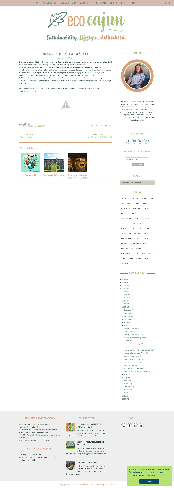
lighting (123, 229)
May (125, 377)
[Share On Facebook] (101, 125)
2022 (124, 279)
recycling (124, 249)
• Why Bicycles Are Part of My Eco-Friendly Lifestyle (37, 457)
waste (150, 254)
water (122, 259)
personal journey (127, 239)
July (125, 325)
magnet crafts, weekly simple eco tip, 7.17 (139, 350)
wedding (139, 259)
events (135, 214)
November (128, 313)
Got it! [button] (149, 481)
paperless (142, 234)
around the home (132, 199)
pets (138, 239)
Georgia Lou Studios (107, 484)
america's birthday (130, 365)
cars (129, 204)
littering (133, 229)
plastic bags (29, 126)
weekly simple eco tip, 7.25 (133, 334)
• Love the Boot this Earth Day (29, 427)
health (123, 224)
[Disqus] (65, 217)
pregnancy (124, 244)
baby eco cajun (147, 199)
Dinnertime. (128, 341)
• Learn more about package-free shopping (34, 432)
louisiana (150, 229)
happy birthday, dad (131, 347)
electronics (125, 214)
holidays (131, 224)
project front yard (138, 244)
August (126, 322)
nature (123, 234)
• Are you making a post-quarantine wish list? (35, 424)
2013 (124, 307)
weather (130, 259)
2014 (124, 304)
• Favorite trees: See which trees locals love (34, 440)
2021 (124, 282)
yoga (147, 259)
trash (136, 254)
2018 (124, 292)
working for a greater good (134, 368)
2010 (124, 396)
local (141, 229)
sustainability (125, 254)
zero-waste (124, 263)
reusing (38, 126)
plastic (22, 126)
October (127, 316)
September (128, 319)
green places (146, 219)
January (127, 390)
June (126, 374)
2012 (124, 393)
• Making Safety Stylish (27, 460)
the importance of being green (135, 338)
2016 (124, 298)
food (142, 214)
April (126, 381)
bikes (122, 204)
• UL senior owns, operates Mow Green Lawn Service (38, 430)
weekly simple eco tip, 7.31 (133, 328)
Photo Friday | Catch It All (87, 462)
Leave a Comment (24, 124)
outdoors (132, 234)
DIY (121, 199)
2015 (124, 301)
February (127, 387)
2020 (124, 285)
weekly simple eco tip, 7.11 (133, 356)
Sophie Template (82, 484)
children (136, 204)
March (126, 384)
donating (136, 209)
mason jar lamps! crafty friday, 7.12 (136, 353)
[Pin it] (110, 125)
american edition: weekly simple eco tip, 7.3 (139, 371)
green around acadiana (129, 219)
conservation (125, 209)
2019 (124, 288)
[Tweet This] (97, 125)
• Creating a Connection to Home (30, 455)
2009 (124, 399)
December (128, 310)
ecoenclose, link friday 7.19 (133, 344)
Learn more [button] (150, 475)
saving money (136, 249)
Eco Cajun (71, 484)
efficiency (147, 209)
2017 (124, 295)
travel (43, 126)
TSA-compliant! (88, 70)
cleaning (146, 204)
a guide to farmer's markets (134, 359)
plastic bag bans (130, 331)
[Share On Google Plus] (106, 125)
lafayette (141, 224)
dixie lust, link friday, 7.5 (132, 362)
